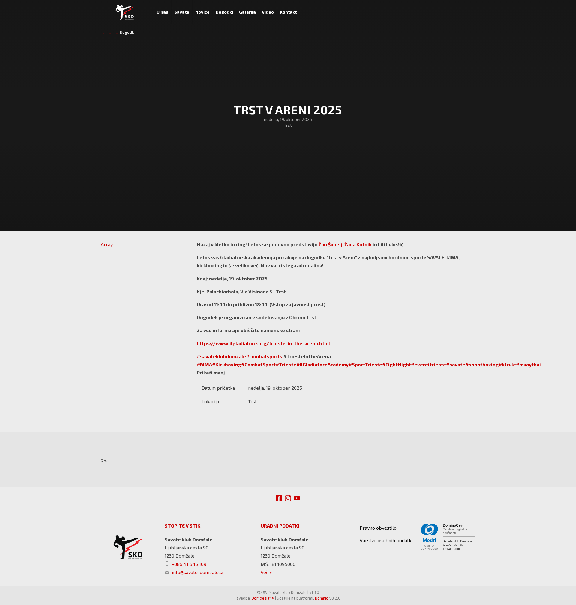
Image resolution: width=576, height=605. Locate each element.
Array (107, 244)
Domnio (321, 598)
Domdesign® (263, 598)
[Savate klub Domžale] (125, 12)
